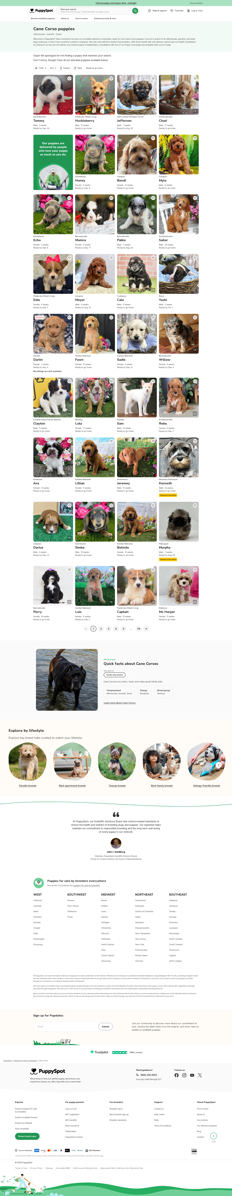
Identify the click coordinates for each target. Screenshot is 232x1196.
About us (65, 18)
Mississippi (174, 933)
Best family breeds (162, 785)
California (37, 900)
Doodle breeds (27, 785)
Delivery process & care (105, 18)
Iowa (103, 911)
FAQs (156, 1120)
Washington (39, 939)
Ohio (103, 950)
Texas (70, 916)
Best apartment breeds (72, 785)
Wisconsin (106, 961)
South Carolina (175, 944)
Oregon (36, 927)
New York (139, 944)
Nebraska (105, 939)
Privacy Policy (36, 1168)
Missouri (105, 933)
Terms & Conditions (162, 1126)
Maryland (139, 922)
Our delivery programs (207, 1126)
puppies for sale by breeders (86, 885)
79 (138, 628)
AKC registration (72, 1114)
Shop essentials (22, 1128)
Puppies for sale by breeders (25, 1061)
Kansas (104, 916)
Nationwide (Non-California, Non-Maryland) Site (122, 1168)
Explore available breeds (26, 1117)
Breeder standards (118, 1120)
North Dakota (107, 944)
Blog (199, 1131)
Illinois (104, 900)
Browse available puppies (43, 18)
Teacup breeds (117, 785)
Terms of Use (21, 1168)
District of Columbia (144, 911)
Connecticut (140, 900)
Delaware (139, 905)
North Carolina (175, 939)
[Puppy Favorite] (69, 78)
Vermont (139, 961)
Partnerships (70, 1131)
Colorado (37, 905)
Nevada (37, 922)
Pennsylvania (141, 950)
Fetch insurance (72, 1126)
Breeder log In (116, 1109)
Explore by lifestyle (23, 1123)
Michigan (105, 922)
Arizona (70, 900)
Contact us (159, 1109)
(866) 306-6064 (148, 1074)
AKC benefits (71, 1120)
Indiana (104, 905)
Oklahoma (72, 911)
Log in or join (71, 1109)
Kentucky (173, 922)
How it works (81, 18)
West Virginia (175, 961)
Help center (159, 1114)
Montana (37, 916)
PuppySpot (7, 1061)
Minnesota (106, 927)
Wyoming (37, 944)
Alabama (173, 900)
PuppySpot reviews (74, 1137)
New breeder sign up (119, 1114)
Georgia (172, 916)
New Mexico (73, 905)
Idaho (35, 911)
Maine (138, 916)
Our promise (202, 1120)
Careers (200, 1137)
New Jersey (140, 939)
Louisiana (173, 927)
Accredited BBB (63, 1168)
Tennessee (174, 950)
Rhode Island (141, 955)
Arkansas (173, 905)
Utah (35, 933)
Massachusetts (142, 927)
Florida (172, 911)
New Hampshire (142, 933)
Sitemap (49, 1168)
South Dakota (107, 955)
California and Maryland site (85, 1168)
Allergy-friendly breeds (206, 785)
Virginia (172, 955)
